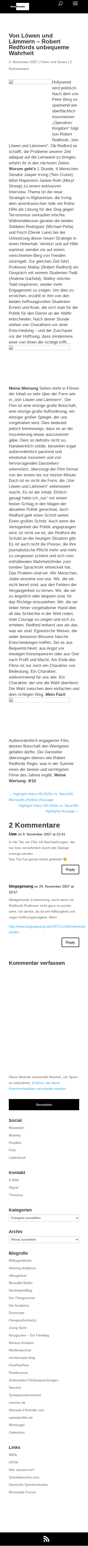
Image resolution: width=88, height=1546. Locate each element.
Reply (70, 869)
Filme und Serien (54, 62)
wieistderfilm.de (21, 1418)
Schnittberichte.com (24, 1477)
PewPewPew (19, 1365)
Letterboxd (17, 1158)
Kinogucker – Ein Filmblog (29, 1335)
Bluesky (15, 1135)
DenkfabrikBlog (20, 1290)
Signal (13, 1187)
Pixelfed (15, 1143)
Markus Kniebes (21, 1343)
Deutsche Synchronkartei (28, 1485)
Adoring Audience (22, 1268)
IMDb (13, 1455)
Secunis (15, 1387)
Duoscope (16, 1313)
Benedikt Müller (21, 1283)
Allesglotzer (18, 1275)
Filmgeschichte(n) (22, 1320)
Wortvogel (16, 1425)
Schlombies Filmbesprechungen (33, 1380)
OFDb (13, 1462)
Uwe (13, 834)
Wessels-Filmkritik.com (26, 1410)
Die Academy (19, 1305)
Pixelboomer (18, 1373)
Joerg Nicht (17, 1328)
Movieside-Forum (22, 1492)
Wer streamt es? (21, 1470)
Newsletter (44, 1105)
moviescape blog (22, 1358)
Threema (16, 1195)
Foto (12, 1150)
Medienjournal (20, 1350)
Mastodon (16, 1128)
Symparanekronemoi (25, 1395)
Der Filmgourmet (22, 1298)
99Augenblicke (20, 1260)
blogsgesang (21, 886)
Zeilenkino (17, 1432)
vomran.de (17, 1402)
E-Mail (14, 1180)
